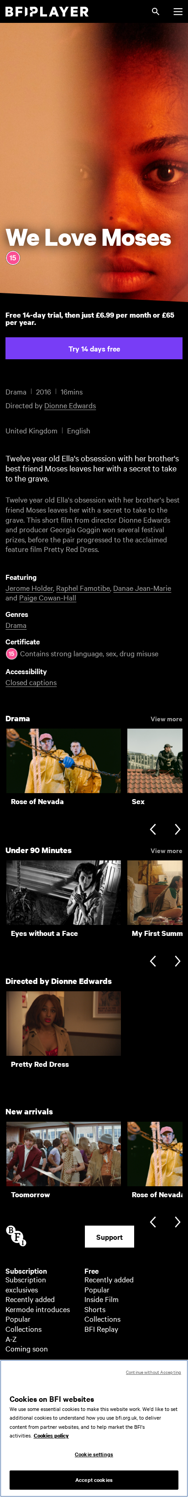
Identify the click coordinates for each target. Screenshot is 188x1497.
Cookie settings (94, 1454)
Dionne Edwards (70, 405)
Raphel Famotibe (83, 588)
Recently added (30, 1299)
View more (167, 718)
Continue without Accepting (153, 1371)
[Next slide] (177, 830)
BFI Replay (101, 1329)
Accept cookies (94, 1479)
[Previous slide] (152, 830)
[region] (94, 1428)
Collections (23, 1329)
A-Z (11, 1339)
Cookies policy (51, 1435)
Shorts (94, 1309)
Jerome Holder (29, 588)
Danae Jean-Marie (142, 588)
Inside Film (101, 1299)
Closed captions (31, 682)
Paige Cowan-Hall (47, 597)
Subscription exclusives (25, 1284)
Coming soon (26, 1348)
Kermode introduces (37, 1309)
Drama (15, 625)
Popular (18, 1318)
